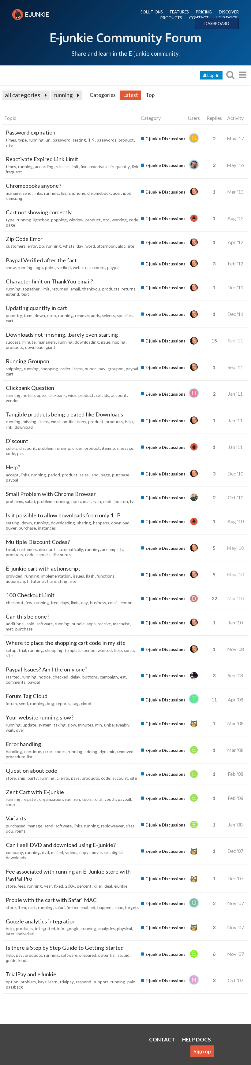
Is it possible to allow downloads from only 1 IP (63, 515)
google (72, 928)
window (76, 219)
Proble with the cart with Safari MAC (51, 900)
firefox (72, 907)
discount (27, 448)
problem (45, 448)
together (31, 289)
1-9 (91, 140)
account (97, 267)
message (125, 448)
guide (11, 960)
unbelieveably (116, 725)
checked (60, 677)
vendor (12, 400)
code (133, 219)
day (80, 246)
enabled (88, 907)
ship (21, 778)
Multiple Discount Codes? (38, 541)
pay (102, 368)
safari (30, 501)
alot (121, 246)
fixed (58, 886)
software (44, 623)
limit (75, 166)
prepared (87, 955)
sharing (84, 522)
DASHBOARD (216, 23)
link (135, 166)
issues (78, 576)
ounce (90, 368)
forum (11, 703)
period (54, 474)
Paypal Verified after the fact (41, 260)
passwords (106, 140)
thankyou (91, 289)
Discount (17, 441)
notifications (74, 421)
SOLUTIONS (151, 11)
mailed (57, 852)
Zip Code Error (24, 238)
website (80, 267)
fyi (132, 501)
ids (106, 395)
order (65, 368)
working (119, 219)
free (54, 602)
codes (60, 751)
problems (14, 501)
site (9, 145)
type (22, 140)
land (95, 474)
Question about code (31, 770)
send (27, 193)
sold (30, 623)
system (44, 725)
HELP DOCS (226, 17)
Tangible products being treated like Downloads (64, 414)
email (75, 289)
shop (10, 804)
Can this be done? (27, 616)
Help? (13, 467)
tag (75, 703)
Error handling (23, 744)
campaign (109, 677)
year (48, 886)
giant (50, 347)
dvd (45, 852)
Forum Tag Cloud (26, 696)
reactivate (98, 166)
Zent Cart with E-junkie (35, 792)
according (44, 166)
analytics (106, 928)
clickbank (57, 395)
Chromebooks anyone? (33, 185)
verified (64, 267)
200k (70, 886)
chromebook (99, 193)
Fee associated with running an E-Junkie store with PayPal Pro (68, 875)
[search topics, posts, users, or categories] (230, 75)
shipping (14, 368)
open (41, 395)
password (61, 140)
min (98, 725)
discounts (61, 554)
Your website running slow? (39, 717)
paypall (124, 799)
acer (117, 193)
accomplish (112, 549)
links (38, 193)
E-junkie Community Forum (125, 37)
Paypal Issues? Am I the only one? (46, 669)
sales (84, 474)
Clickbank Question (30, 387)
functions (105, 576)
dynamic (107, 751)
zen (76, 799)
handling (14, 751)
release (62, 166)
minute (29, 342)
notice (29, 395)
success (13, 342)
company (14, 852)
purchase (120, 474)
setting (12, 522)
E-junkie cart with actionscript (43, 568)
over (20, 730)
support (100, 981)
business (98, 602)
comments (15, 682)
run (68, 799)
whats (68, 246)
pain (131, 981)
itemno (108, 448)
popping (59, 219)
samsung (14, 198)
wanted (105, 650)
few (29, 602)
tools (87, 799)
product (126, 140)
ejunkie (120, 886)
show (11, 267)
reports (63, 703)
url (48, 140)
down (40, 315)
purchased (15, 825)
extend (12, 294)
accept (12, 474)
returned (60, 289)
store (11, 778)
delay (75, 677)
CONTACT (199, 17)
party (33, 778)
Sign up (202, 1051)
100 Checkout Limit (30, 595)
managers (47, 342)
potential (106, 955)
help (129, 421)
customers (15, 246)
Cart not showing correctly (39, 212)
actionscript (17, 581)
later (10, 933)
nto (106, 219)
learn (53, 981)
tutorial (38, 581)
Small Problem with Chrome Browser (51, 493)
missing (29, 421)
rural (98, 799)
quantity (14, 315)
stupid (123, 955)
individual (25, 933)
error (32, 246)
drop (51, 315)
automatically (70, 549)
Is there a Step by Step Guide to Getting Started (65, 947)
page (10, 225)
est (123, 677)
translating (57, 581)
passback (14, 987)
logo (39, 267)
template (73, 650)
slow (72, 725)
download (34, 347)
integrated (45, 928)
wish (72, 395)
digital (117, 852)
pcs (20, 453)
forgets (132, 907)
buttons (90, 677)
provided (14, 576)
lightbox (41, 219)
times (11, 140)
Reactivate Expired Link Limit (42, 159)
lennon (126, 602)
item (28, 315)
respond (83, 981)
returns (128, 289)
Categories (103, 95)
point (50, 267)
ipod (127, 193)
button (121, 501)
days (64, 602)
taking (60, 725)
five (84, 166)
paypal (113, 267)
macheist (121, 623)
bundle (78, 623)
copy (83, 852)
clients (63, 778)
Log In (213, 75)
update (29, 725)
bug (50, 703)
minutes (85, 725)
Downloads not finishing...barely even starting (62, 334)
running (63, 94)
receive (104, 623)
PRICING (204, 11)
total (10, 549)
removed (125, 751)
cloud (86, 703)
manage (13, 193)
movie (96, 852)
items (78, 368)
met (9, 629)
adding (90, 751)
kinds (23, 960)
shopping (49, 368)
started (13, 677)
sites (130, 825)
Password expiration (30, 132)
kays (42, 981)
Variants (16, 818)
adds (95, 315)
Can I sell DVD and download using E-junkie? (61, 844)
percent (84, 886)
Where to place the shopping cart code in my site (66, 642)
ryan (97, 501)
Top (150, 95)
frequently (120, 166)
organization (51, 799)
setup (11, 650)
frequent (14, 171)
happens (101, 522)
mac (87, 501)
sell (99, 395)
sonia (129, 650)
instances (47, 528)
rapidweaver (112, 825)
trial (22, 650)
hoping (119, 342)
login (65, 193)
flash (90, 576)
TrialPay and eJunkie (31, 974)
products (110, 289)
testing (79, 140)
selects (108, 315)
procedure (15, 756)
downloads (16, 857)
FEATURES (179, 11)
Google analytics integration (41, 921)
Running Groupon (27, 361)
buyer (11, 528)
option (12, 981)
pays (75, 778)
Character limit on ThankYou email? (49, 281)
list (30, 756)
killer (98, 886)
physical (124, 928)
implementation (56, 576)
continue (32, 751)
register (30, 799)
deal (108, 886)
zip (41, 246)
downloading (87, 342)
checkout (15, 602)
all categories (22, 94)
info (60, 928)
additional (15, 623)
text (25, 294)
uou (9, 831)
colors (11, 448)
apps (91, 623)
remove (82, 315)
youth (110, 799)
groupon (115, 368)
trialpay (67, 981)
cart (9, 320)
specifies (125, 315)
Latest (130, 95)
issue (105, 342)
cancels (43, 554)
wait (10, 730)
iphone (78, 193)
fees (21, 886)
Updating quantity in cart (36, 308)
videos (71, 852)
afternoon (106, 246)
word (90, 246)
